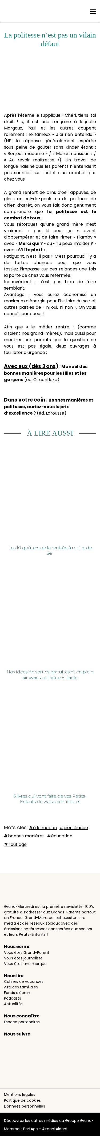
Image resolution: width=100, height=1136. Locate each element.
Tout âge (17, 844)
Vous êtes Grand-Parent (26, 952)
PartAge (30, 1128)
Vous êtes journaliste (23, 958)
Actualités (13, 1003)
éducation (61, 836)
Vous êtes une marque (25, 963)
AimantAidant (55, 1128)
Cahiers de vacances (23, 981)
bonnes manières (26, 836)
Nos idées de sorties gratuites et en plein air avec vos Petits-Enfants (50, 674)
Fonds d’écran (17, 992)
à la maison (45, 828)
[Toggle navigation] (91, 11)
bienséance (75, 828)
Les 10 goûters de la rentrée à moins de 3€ (50, 550)
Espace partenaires (22, 1022)
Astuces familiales (21, 987)
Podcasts (12, 998)
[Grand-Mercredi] (23, 11)
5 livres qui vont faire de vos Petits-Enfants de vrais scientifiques (50, 798)
